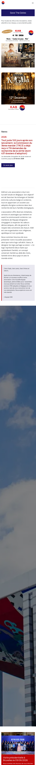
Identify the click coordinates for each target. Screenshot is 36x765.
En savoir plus (8, 165)
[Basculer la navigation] (33, 3)
